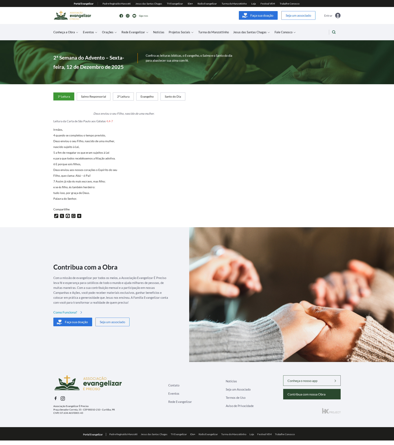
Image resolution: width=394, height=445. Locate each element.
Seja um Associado (238, 389)
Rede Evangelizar (133, 32)
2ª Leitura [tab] (123, 96)
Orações (107, 32)
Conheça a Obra (64, 32)
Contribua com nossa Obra (306, 394)
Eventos (88, 32)
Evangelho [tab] (147, 96)
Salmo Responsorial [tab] (93, 96)
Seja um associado (298, 15)
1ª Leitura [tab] (64, 96)
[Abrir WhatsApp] (384, 434)
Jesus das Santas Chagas (250, 32)
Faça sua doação (261, 15)
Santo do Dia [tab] (173, 96)
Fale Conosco (283, 32)
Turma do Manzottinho (213, 32)
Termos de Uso (235, 397)
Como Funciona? (65, 312)
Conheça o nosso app (302, 381)
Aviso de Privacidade (240, 406)
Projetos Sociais (179, 32)
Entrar (328, 15)
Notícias (158, 32)
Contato (173, 385)
